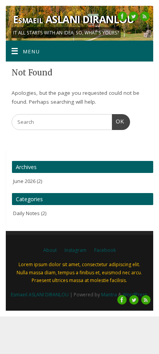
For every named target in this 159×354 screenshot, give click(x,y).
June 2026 (24, 181)
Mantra (109, 294)
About (50, 250)
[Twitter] (132, 18)
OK (118, 121)
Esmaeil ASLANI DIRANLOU (73, 19)
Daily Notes (26, 213)
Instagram (75, 250)
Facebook (105, 250)
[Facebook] (121, 18)
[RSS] (143, 18)
